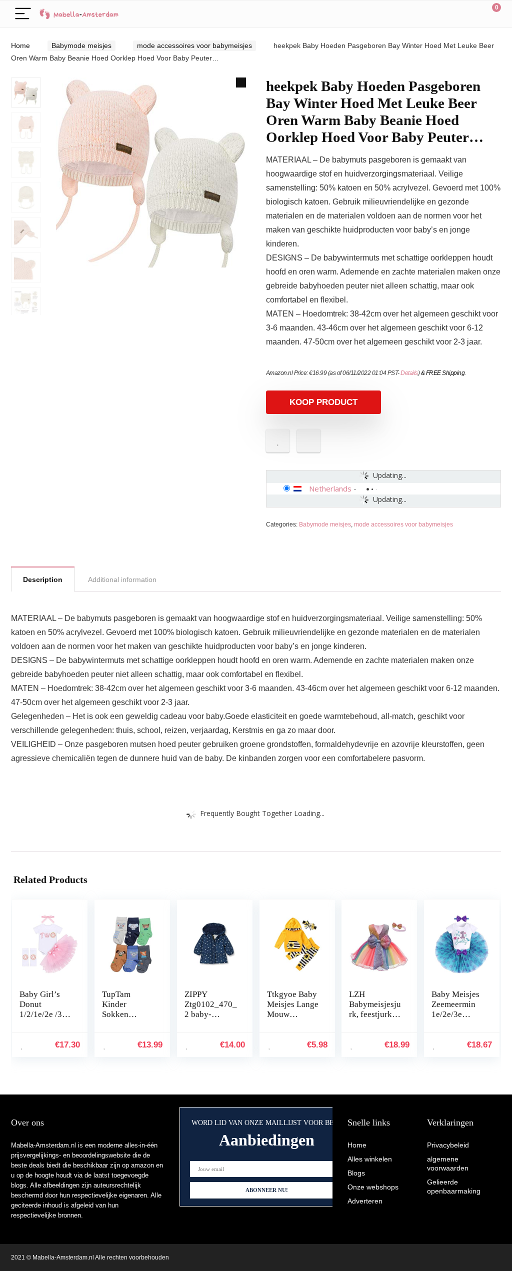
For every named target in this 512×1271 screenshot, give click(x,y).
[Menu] (23, 14)
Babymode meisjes (82, 46)
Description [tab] (42, 580)
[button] (241, 83)
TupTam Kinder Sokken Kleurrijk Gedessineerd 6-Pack (126, 1019)
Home (20, 46)
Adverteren (365, 1201)
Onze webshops (373, 1187)
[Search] (448, 14)
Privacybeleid (448, 1145)
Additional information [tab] (122, 580)
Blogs (356, 1173)
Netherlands (330, 489)
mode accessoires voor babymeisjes (194, 46)
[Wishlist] (469, 14)
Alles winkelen (370, 1159)
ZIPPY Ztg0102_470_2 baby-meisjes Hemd (210, 1009)
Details (409, 373)
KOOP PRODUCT (324, 402)
